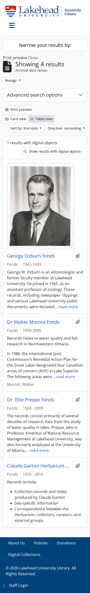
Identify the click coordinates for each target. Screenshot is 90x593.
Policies (41, 543)
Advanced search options (35, 95)
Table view (44, 119)
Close (33, 57)
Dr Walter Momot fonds (33, 322)
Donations (66, 543)
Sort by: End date (24, 128)
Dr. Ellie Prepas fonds (30, 400)
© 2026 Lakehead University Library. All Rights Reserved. (41, 570)
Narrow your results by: (45, 45)
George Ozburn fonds (31, 256)
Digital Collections (24, 554)
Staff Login (18, 585)
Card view (17, 119)
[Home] (45, 11)
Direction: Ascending (65, 128)
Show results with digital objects (54, 151)
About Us (16, 543)
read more (68, 306)
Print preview (20, 109)
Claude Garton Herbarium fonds (39, 466)
